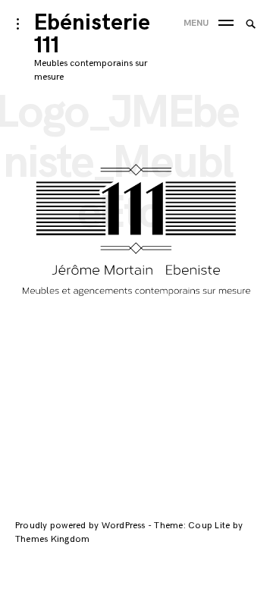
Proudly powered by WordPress (81, 525)
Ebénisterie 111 (92, 34)
